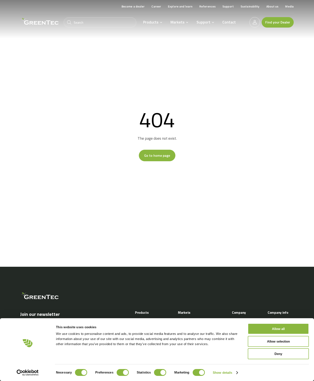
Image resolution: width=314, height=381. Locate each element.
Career (156, 6)
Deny (278, 354)
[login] (254, 22)
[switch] (123, 372)
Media (289, 6)
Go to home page (157, 155)
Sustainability (250, 6)
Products (150, 22)
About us (272, 6)
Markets (177, 22)
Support (228, 6)
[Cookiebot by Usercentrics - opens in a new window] (27, 372)
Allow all (278, 329)
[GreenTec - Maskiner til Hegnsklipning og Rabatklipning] (39, 21)
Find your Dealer (277, 22)
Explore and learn (180, 6)
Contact (229, 22)
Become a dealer (133, 6)
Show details (222, 372)
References (207, 6)
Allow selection (278, 341)
